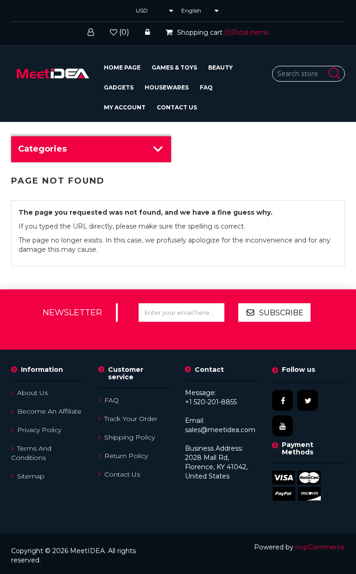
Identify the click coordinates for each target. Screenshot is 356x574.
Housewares (167, 87)
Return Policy (126, 456)
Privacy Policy (39, 430)
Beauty (220, 67)
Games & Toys (174, 67)
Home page (122, 67)
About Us (32, 393)
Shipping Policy (129, 437)
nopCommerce (320, 547)
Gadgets (119, 87)
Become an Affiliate (49, 411)
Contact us (177, 107)
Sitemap (30, 476)
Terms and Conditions (31, 453)
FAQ (206, 87)
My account (125, 107)
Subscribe (281, 312)
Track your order (131, 419)
